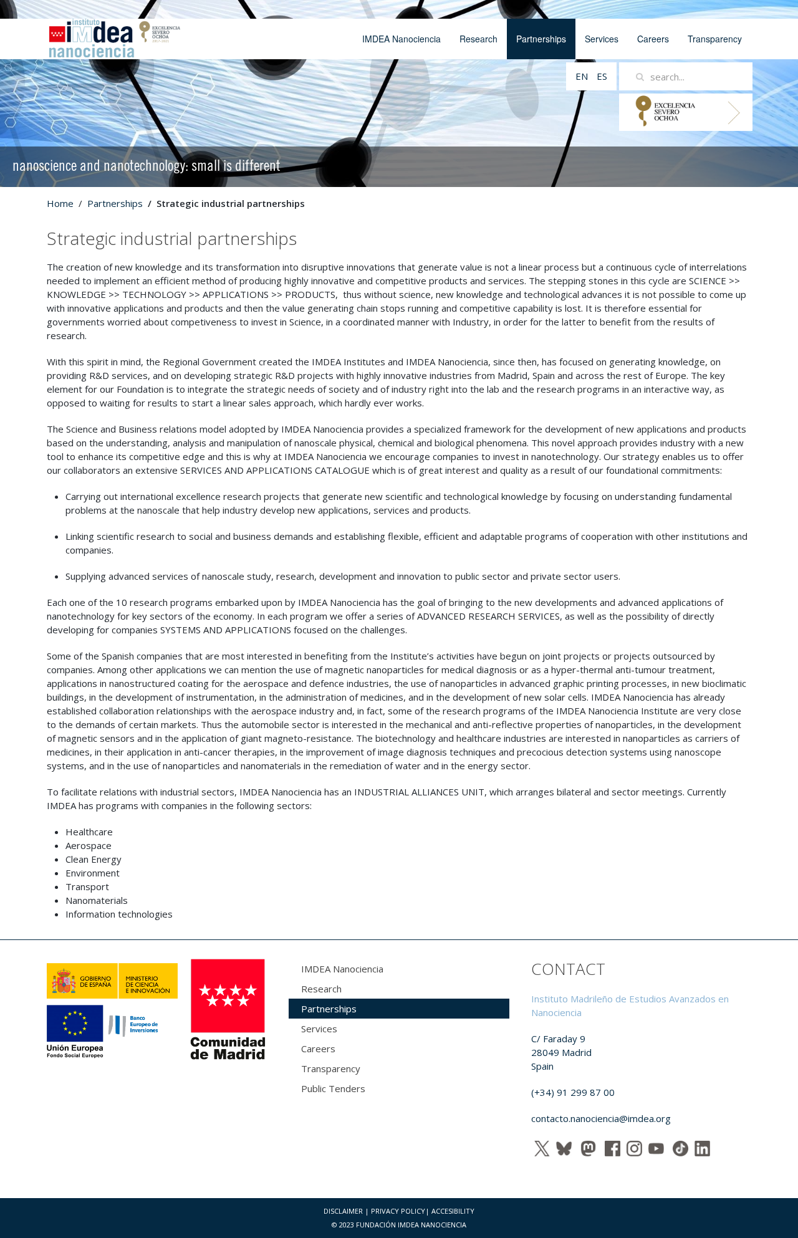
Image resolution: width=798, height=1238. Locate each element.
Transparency (715, 38)
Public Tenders (333, 1088)
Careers (653, 38)
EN (582, 76)
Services (601, 38)
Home (60, 203)
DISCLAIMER (343, 1211)
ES (602, 76)
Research (478, 38)
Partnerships (541, 38)
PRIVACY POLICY (398, 1211)
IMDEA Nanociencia (401, 38)
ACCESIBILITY (452, 1211)
